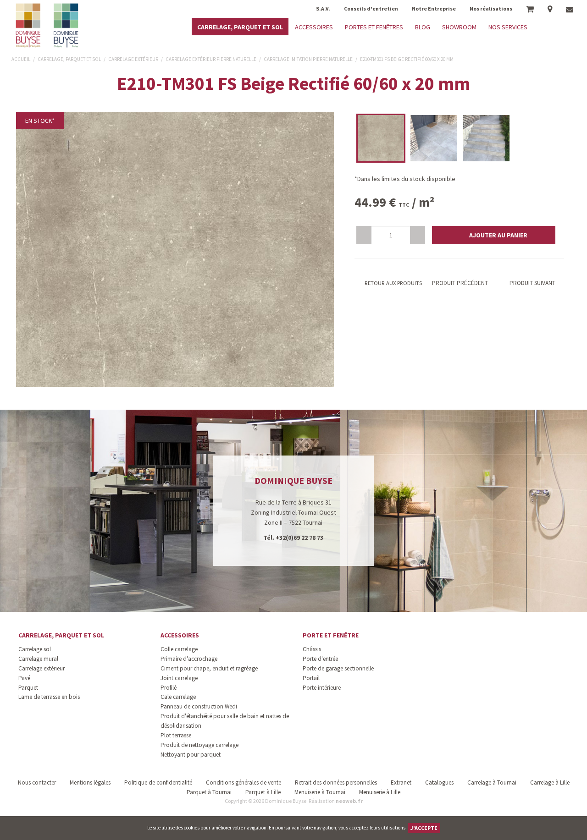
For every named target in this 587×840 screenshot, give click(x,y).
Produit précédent (459, 283)
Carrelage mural (38, 659)
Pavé (24, 678)
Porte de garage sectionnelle (338, 668)
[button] (493, 235)
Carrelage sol (34, 649)
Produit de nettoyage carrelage (199, 745)
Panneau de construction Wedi (199, 706)
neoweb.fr (349, 800)
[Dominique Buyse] (48, 25)
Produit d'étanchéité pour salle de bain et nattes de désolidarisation (225, 721)
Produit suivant (532, 283)
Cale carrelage (178, 697)
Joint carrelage (179, 678)
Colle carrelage (179, 649)
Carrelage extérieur (41, 668)
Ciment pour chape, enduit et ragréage (209, 668)
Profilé (169, 688)
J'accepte (423, 827)
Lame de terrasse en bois (49, 697)
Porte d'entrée (320, 659)
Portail (311, 678)
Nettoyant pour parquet (191, 754)
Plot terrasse (176, 735)
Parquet (28, 688)
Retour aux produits (392, 283)
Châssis (312, 649)
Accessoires (180, 635)
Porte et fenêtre (331, 635)
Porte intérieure (322, 688)
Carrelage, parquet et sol (61, 635)
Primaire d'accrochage (189, 659)
